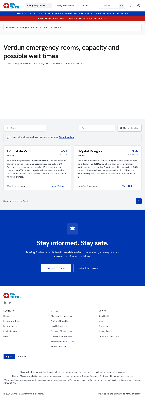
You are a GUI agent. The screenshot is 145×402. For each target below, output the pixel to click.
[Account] (139, 5)
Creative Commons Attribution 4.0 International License (106, 376)
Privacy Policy (105, 331)
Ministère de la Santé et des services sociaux (41, 376)
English (9, 356)
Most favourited (10, 326)
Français (22, 356)
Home (6, 316)
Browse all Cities (58, 346)
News (86, 6)
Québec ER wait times (61, 321)
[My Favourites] (131, 5)
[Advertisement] (72, 93)
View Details (58, 186)
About (101, 321)
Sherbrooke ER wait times (63, 341)
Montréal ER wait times (61, 316)
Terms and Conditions (109, 336)
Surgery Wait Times (64, 5)
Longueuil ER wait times (62, 336)
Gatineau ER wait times (61, 331)
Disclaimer (103, 326)
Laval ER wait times (59, 326)
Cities (46, 27)
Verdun (57, 27)
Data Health (104, 316)
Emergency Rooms (36, 5)
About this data (66, 137)
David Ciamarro (134, 394)
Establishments (10, 331)
